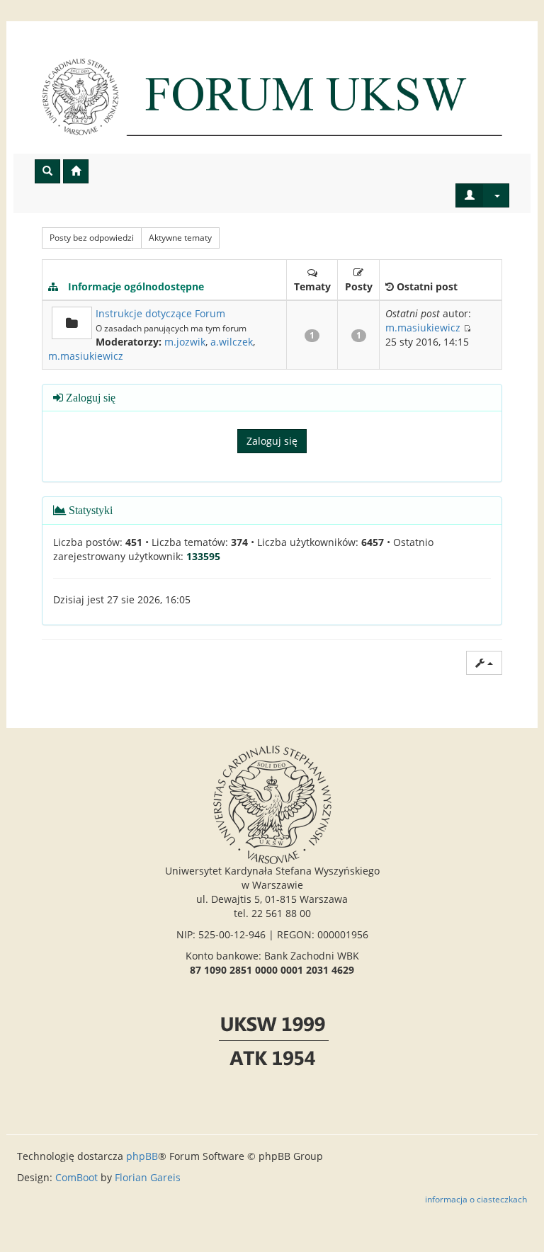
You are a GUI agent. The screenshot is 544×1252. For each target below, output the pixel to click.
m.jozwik (184, 341)
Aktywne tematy (180, 238)
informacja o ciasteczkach (476, 1199)
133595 (203, 556)
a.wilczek (231, 341)
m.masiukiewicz (85, 356)
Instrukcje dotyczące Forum (160, 313)
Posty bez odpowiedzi (92, 238)
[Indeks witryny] (272, 96)
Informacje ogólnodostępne (136, 286)
